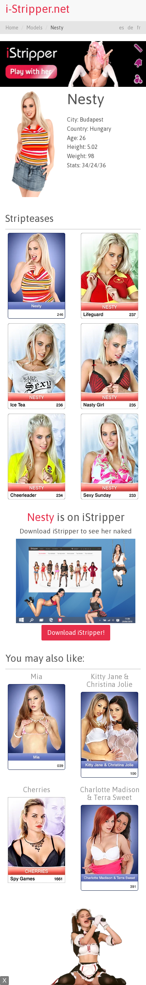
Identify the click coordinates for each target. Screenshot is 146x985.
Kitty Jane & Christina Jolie (109, 680)
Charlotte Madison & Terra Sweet (109, 793)
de (130, 27)
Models (34, 27)
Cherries (36, 789)
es (121, 27)
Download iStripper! (76, 632)
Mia (36, 676)
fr (139, 27)
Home (11, 27)
